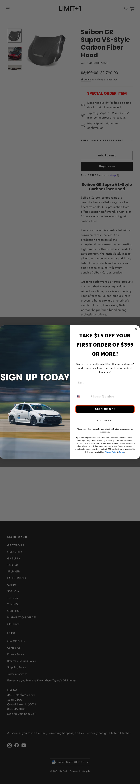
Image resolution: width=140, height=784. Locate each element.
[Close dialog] (136, 329)
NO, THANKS (105, 420)
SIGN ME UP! (105, 409)
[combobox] (82, 396)
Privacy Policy (110, 452)
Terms (121, 452)
